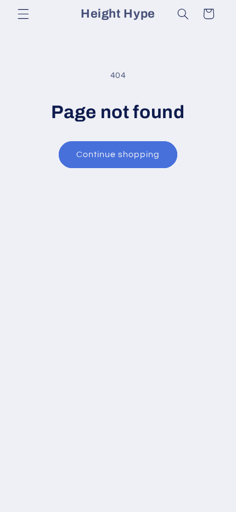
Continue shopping (118, 154)
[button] (23, 13)
